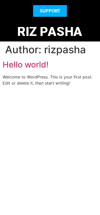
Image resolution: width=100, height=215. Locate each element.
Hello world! (25, 65)
